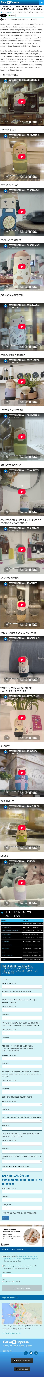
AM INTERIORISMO (6, 927)
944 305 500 (23, 1369)
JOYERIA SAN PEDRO (7, 945)
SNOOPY (4, 959)
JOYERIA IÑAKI (5, 941)
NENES (3, 952)
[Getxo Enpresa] (22, 1342)
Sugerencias (6, 1014)
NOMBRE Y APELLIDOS (9, 1188)
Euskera (17, 1282)
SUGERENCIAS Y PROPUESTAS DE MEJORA (15, 1166)
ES (8, 1351)
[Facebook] (26, 1353)
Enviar (5, 1218)
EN (11, 1351)
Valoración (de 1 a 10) (9, 983)
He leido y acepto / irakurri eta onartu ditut (21, 1258)
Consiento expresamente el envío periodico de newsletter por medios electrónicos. (20, 1267)
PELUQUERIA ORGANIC (7, 955)
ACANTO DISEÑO (6, 923)
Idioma (4, 1279)
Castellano (7, 1282)
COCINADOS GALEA (6, 934)
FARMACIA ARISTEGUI (7, 937)
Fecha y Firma (6, 1205)
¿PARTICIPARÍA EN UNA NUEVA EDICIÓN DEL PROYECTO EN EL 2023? (21, 1157)
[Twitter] (31, 1353)
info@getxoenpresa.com (23, 1360)
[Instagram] (36, 1353)
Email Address (6, 1272)
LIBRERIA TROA (5, 948)
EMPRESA (5, 1196)
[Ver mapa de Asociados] (22, 1313)
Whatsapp (12, 15)
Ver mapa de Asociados (11, 1333)
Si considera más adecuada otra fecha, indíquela (17, 991)
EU (4, 1351)
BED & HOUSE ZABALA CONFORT (10, 930)
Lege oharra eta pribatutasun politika (25, 1258)
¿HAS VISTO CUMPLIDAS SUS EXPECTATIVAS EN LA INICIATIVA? (21, 1117)
